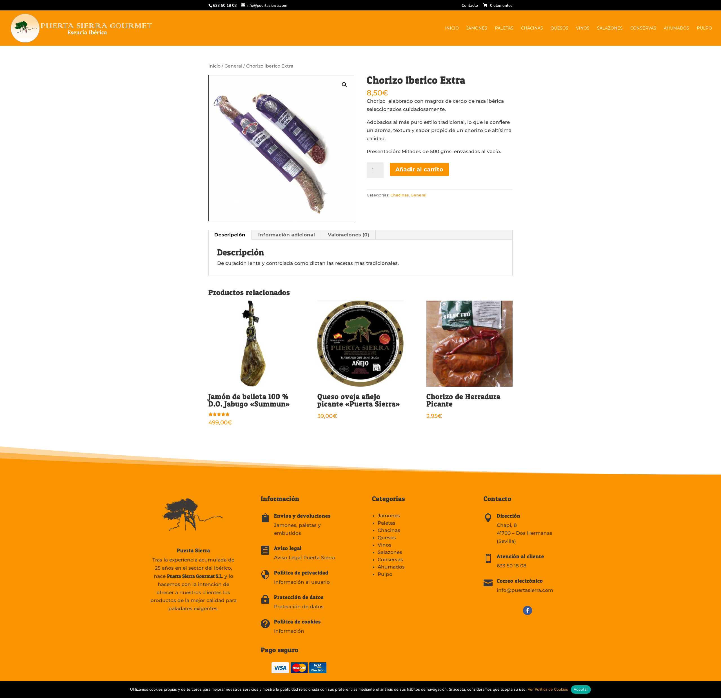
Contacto (470, 6)
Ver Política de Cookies (548, 689)
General (233, 66)
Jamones (476, 28)
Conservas (643, 28)
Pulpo (704, 28)
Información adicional (286, 235)
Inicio (452, 28)
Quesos (559, 28)
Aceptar (581, 689)
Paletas (504, 28)
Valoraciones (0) (348, 235)
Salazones (610, 28)
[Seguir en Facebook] (527, 610)
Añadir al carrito (419, 169)
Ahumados (676, 28)
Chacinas (532, 28)
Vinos (582, 28)
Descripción (229, 235)
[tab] (230, 235)
